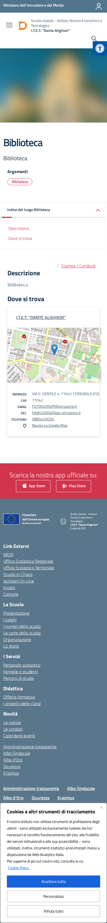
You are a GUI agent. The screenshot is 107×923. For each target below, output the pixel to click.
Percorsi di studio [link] (18, 678)
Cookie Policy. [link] (18, 868)
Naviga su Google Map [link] (49, 425)
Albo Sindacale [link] (16, 753)
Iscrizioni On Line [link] (18, 581)
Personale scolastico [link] (21, 665)
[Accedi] (99, 6)
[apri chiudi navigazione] (9, 25)
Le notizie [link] (12, 722)
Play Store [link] (77, 486)
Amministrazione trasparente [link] (30, 746)
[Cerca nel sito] (94, 39)
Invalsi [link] (9, 587)
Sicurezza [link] (11, 766)
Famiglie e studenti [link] (20, 671)
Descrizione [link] (18, 228)
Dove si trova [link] (20, 238)
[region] (53, 863)
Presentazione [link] (16, 613)
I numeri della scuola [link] (22, 626)
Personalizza (53, 896)
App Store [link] (36, 486)
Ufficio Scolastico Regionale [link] (28, 561)
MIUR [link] (8, 554)
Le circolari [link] (12, 729)
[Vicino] (101, 807)
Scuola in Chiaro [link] (17, 574)
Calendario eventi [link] (19, 735)
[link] (100, 48)
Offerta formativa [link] (19, 697)
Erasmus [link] (11, 773)
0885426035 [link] (43, 419)
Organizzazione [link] (17, 639)
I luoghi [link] (9, 619)
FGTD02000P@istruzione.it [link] (54, 406)
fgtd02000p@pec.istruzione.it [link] (56, 412)
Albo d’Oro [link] (12, 759)
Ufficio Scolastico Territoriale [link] (28, 567)
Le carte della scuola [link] (22, 633)
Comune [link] (10, 594)
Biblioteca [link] (20, 181)
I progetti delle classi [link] (22, 703)
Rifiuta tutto (53, 911)
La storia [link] (11, 646)
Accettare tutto (53, 881)
